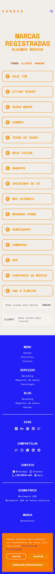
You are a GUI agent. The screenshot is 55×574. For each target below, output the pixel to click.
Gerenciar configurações (27, 564)
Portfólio (27, 357)
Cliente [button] (26, 63)
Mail (40, 475)
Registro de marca (27, 380)
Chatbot (38, 471)
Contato (27, 361)
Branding (27, 376)
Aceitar (16, 556)
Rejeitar (38, 556)
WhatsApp (21, 471)
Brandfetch (27, 520)
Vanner (27, 353)
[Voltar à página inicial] (12, 11)
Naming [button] (39, 63)
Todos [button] (14, 63)
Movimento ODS (27, 496)
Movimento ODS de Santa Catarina (27, 500)
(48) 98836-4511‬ (23, 475)
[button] (51, 11)
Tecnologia (27, 384)
